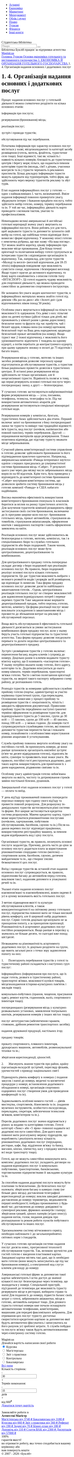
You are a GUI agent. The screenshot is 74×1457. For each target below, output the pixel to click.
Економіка (16, 8)
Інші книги (16, 32)
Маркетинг (16, 11)
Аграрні (14, 4)
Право (13, 22)
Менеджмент (17, 15)
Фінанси (14, 28)
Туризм (14, 25)
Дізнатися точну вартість (18, 1405)
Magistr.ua (8, 53)
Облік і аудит (17, 18)
